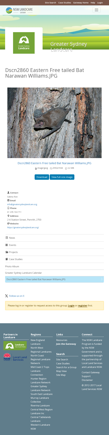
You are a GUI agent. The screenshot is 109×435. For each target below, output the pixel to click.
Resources (61, 340)
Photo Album (12, 266)
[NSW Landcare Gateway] (19, 10)
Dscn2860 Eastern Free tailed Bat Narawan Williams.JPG (54, 163)
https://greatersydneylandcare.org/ (23, 227)
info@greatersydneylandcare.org (22, 204)
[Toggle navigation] (96, 10)
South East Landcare (42, 394)
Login (100, 2)
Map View (61, 371)
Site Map (61, 374)
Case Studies (64, 2)
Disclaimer (87, 380)
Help (93, 2)
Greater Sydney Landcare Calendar (23, 272)
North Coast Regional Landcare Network (40, 359)
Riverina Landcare (40, 405)
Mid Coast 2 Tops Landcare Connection (40, 370)
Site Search (50, 2)
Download (41, 177)
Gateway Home (80, 2)
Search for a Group (66, 367)
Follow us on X (16, 295)
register (82, 305)
